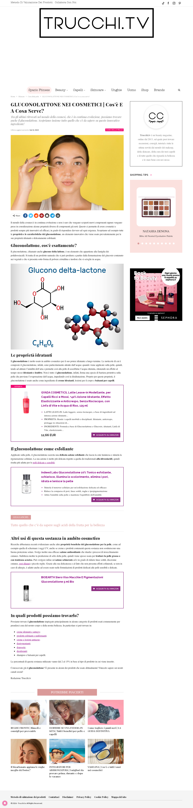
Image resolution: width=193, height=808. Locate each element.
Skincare (97, 90)
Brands (159, 90)
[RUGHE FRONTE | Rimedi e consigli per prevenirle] (29, 712)
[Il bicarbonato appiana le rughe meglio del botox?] (29, 751)
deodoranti (22, 651)
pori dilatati (24, 563)
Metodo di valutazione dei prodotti (32, 2)
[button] (138, 243)
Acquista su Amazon (107, 435)
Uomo (131, 90)
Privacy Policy (83, 797)
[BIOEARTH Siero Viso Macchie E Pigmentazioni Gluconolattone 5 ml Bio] (26, 589)
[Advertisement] (96, 62)
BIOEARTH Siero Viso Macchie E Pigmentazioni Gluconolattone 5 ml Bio (72, 579)
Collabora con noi (65, 2)
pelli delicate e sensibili (44, 462)
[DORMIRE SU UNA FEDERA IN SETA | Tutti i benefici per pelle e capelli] (67, 712)
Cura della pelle (114, 130)
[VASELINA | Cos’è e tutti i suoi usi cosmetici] (106, 751)
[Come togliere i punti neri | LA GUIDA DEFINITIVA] (106, 712)
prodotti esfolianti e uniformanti (31, 635)
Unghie (116, 90)
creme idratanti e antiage (28, 631)
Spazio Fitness (39, 90)
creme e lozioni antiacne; (28, 639)
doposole (21, 647)
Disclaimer (67, 797)
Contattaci (54, 797)
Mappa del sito (118, 797)
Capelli (78, 90)
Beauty (60, 90)
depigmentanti (23, 643)
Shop (145, 90)
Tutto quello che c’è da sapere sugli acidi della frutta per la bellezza (58, 525)
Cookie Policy (101, 797)
